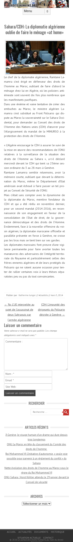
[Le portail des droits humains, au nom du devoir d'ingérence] (36, 7)
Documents (41, 531)
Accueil (11, 531)
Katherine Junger (27, 295)
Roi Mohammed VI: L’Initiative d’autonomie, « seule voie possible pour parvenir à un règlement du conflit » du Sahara (36, 458)
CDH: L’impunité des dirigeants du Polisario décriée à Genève (51, 309)
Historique (57, 531)
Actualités (43, 295)
